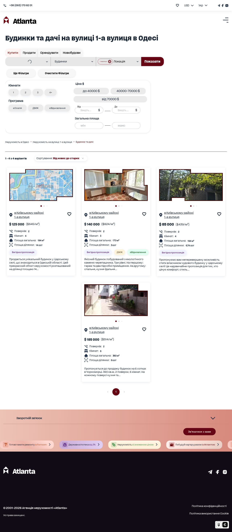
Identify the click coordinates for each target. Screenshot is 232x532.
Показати (152, 61)
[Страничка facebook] (217, 473)
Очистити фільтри (57, 73)
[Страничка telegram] (210, 473)
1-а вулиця (21, 217)
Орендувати (49, 52)
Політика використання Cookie (209, 513)
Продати (29, 52)
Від (79, 106)
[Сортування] (82, 158)
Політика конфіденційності (209, 506)
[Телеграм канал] (219, 5)
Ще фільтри (21, 73)
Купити (13, 52)
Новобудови (71, 52)
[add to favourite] (177, 5)
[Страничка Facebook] (223, 5)
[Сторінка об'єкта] (11, 215)
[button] (105, 61)
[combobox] (25, 61)
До (116, 106)
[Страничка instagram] (225, 473)
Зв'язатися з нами (199, 431)
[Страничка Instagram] (226, 5)
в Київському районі (29, 213)
